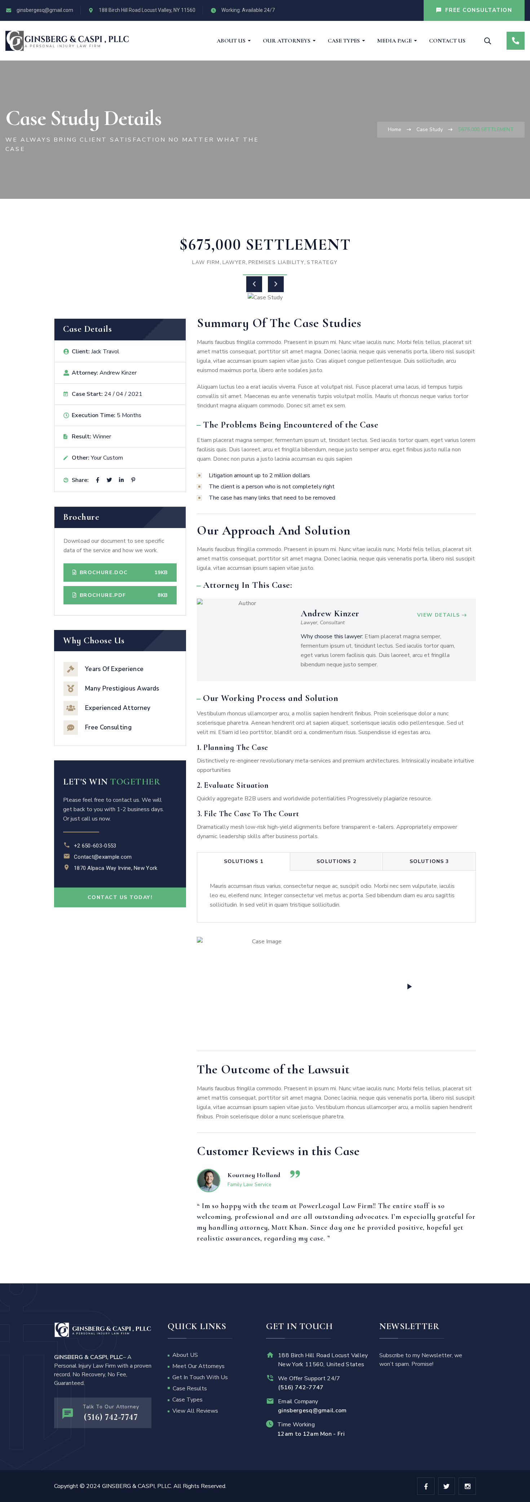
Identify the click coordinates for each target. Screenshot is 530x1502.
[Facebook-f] (425, 1486)
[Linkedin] (121, 480)
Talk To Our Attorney (111, 1406)
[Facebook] (97, 480)
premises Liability (276, 262)
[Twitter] (109, 480)
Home (394, 129)
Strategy (322, 262)
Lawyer (234, 262)
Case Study (429, 129)
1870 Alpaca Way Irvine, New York (116, 868)
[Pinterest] (133, 480)
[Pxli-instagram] (467, 1486)
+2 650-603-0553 (95, 845)
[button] (254, 284)
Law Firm (206, 262)
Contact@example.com (103, 857)
